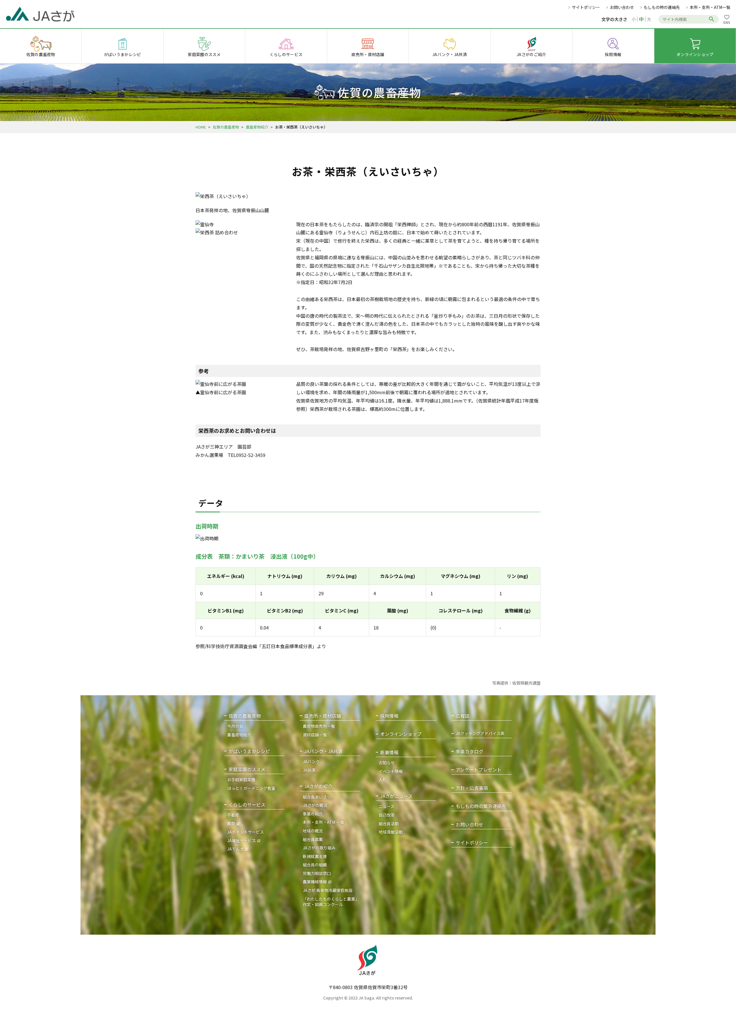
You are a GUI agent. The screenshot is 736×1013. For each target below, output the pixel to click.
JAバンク (311, 761)
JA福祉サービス (241, 840)
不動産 (233, 815)
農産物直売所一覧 (319, 726)
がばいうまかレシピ (249, 751)
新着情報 (389, 752)
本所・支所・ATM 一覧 (323, 822)
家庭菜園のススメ (247, 769)
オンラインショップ (400, 734)
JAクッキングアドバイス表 (480, 733)
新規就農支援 (315, 856)
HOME (200, 127)
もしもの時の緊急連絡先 (481, 806)
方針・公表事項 (472, 788)
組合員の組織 (315, 865)
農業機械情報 (315, 881)
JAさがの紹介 (318, 786)
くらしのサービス (247, 804)
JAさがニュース (396, 796)
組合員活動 (389, 823)
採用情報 (389, 716)
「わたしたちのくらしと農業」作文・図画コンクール (331, 901)
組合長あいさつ (317, 797)
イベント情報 (391, 771)
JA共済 (309, 770)
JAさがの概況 (315, 805)
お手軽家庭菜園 (241, 779)
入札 (383, 779)
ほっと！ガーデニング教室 (251, 788)
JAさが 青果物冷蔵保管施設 (327, 890)
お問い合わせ (622, 7)
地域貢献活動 (391, 832)
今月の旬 (235, 726)
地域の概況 (313, 831)
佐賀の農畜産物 (226, 127)
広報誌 (462, 716)
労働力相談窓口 (317, 873)
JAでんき (235, 849)
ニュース (386, 806)
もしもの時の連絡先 (662, 7)
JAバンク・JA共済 (323, 751)
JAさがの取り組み (319, 848)
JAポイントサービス (245, 832)
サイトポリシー (586, 7)
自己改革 (387, 815)
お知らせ (387, 762)
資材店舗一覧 (315, 735)
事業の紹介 (313, 814)
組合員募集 (313, 839)
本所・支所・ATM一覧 (710, 7)
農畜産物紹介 (257, 127)
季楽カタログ (469, 751)
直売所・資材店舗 (322, 716)
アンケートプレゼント (478, 769)
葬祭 (231, 823)
